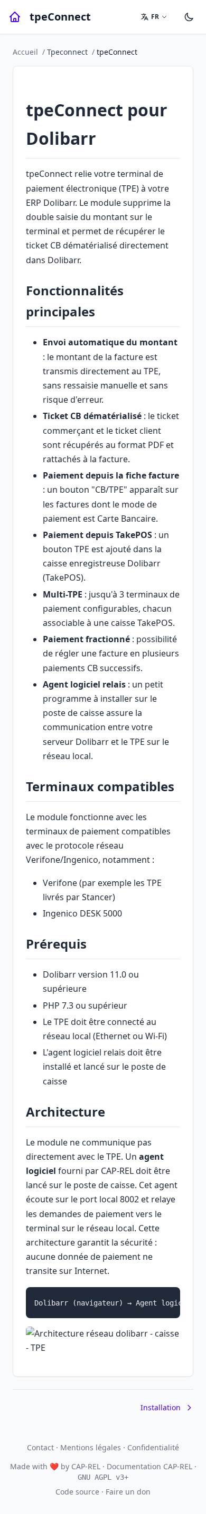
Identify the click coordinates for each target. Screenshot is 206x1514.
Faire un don (128, 1492)
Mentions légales (90, 1447)
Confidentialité (153, 1447)
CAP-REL (85, 1466)
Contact (40, 1447)
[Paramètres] (189, 16)
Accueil (25, 52)
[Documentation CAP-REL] (14, 17)
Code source (77, 1492)
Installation (161, 1407)
